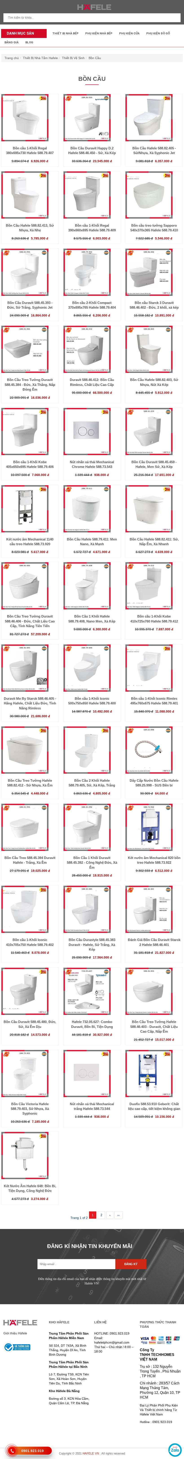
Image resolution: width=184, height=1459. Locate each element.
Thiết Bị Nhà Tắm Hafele (40, 58)
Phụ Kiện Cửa (129, 33)
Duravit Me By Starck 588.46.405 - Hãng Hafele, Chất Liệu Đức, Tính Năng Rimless (30, 703)
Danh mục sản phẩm (19, 34)
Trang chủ (11, 58)
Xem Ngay (29, 132)
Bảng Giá (11, 42)
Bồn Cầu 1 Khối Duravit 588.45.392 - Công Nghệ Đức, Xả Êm (92, 862)
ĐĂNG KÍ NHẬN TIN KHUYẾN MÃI (89, 1246)
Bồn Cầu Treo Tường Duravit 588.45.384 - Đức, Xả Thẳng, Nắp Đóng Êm (30, 384)
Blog (29, 42)
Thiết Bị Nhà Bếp (65, 33)
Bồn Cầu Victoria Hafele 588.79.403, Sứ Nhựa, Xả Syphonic (30, 1109)
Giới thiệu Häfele (15, 1333)
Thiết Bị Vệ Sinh (73, 58)
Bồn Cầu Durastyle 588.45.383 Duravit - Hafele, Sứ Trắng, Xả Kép (92, 944)
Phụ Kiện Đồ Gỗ (158, 33)
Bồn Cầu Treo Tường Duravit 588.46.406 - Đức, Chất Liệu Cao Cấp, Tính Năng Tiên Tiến (30, 621)
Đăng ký (131, 1264)
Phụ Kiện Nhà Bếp (98, 33)
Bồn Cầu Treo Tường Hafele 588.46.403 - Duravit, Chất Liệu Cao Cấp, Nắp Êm (154, 1026)
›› (118, 1215)
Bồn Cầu (95, 58)
